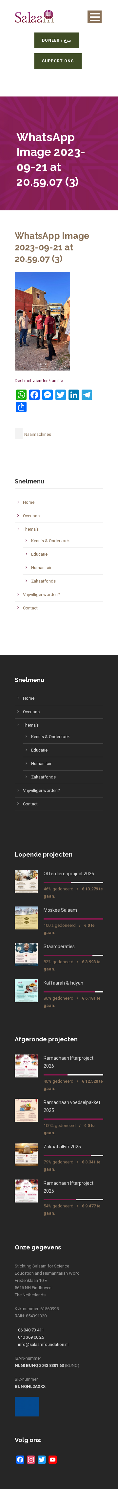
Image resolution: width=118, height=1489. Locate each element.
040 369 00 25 (31, 1337)
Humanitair (41, 567)
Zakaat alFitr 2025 (62, 1146)
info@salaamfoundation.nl (43, 1344)
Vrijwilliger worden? (41, 594)
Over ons (31, 515)
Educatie (39, 554)
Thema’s (31, 529)
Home (28, 502)
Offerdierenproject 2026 (69, 873)
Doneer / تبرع (59, 40)
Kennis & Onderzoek (50, 540)
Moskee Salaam (60, 910)
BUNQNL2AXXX (30, 1386)
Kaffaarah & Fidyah (63, 983)
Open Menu (95, 17)
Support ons (60, 61)
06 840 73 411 (31, 1330)
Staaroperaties (59, 946)
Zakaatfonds (43, 581)
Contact (30, 608)
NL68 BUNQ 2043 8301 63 (39, 1365)
